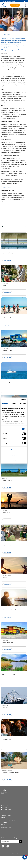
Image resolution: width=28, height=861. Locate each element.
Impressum (4, 822)
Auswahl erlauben (14, 455)
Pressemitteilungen (6, 815)
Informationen (7, 260)
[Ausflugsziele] (14, 231)
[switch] (24, 433)
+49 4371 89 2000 (7, 809)
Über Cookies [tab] (22, 403)
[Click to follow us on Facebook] (7, 846)
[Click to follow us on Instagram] (3, 846)
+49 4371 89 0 (6, 807)
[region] (25, 5)
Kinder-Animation (7, 187)
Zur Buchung (15, 5)
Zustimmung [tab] (5, 403)
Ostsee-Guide (6, 205)
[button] (24, 1)
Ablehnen (14, 460)
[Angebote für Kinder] (14, 229)
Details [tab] (14, 403)
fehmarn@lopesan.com (8, 805)
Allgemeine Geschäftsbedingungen (10, 820)
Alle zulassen (14, 450)
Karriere (3, 817)
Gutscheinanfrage (6, 827)
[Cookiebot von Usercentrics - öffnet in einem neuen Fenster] (20, 400)
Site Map (3, 824)
